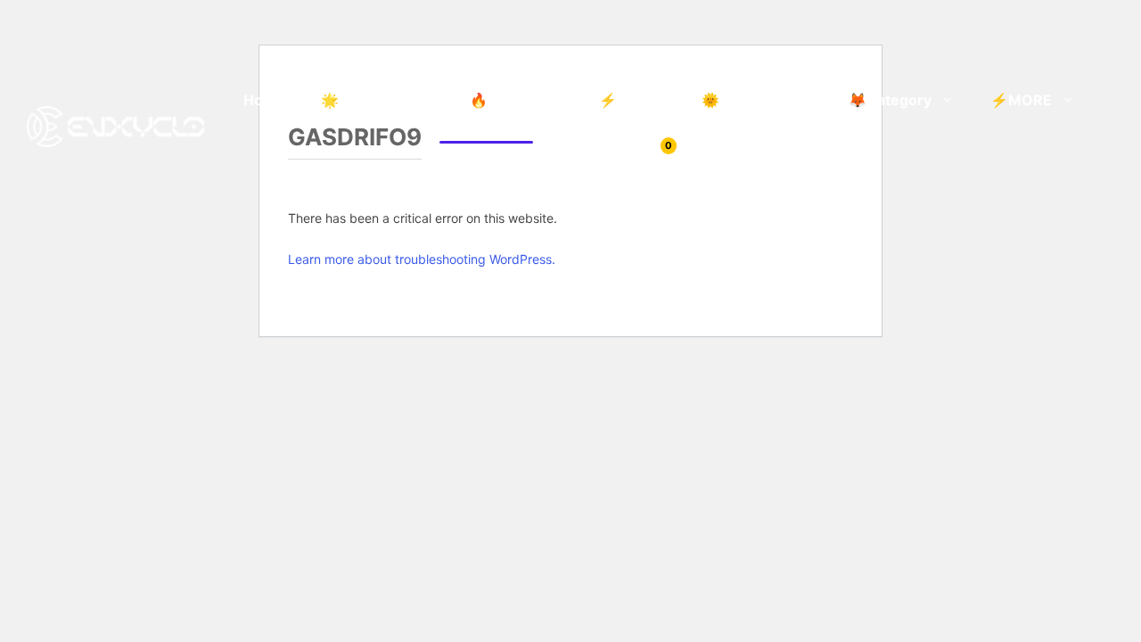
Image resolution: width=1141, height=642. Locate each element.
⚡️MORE (1021, 100)
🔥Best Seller (516, 100)
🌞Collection (746, 100)
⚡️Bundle (632, 100)
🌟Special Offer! (377, 100)
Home (264, 100)
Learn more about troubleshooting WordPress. (421, 259)
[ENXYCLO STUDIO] (115, 125)
